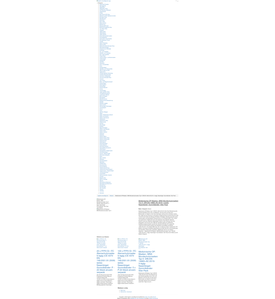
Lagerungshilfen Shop (104, 92)
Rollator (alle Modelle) (104, 129)
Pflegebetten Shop (104, 120)
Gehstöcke (102, 63)
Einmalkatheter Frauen (105, 40)
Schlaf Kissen (103, 149)
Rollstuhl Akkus (103, 136)
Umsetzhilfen (102, 173)
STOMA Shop (103, 163)
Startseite (102, 193)
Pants (101, 110)
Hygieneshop (102, 71)
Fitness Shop (102, 56)
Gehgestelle (102, 60)
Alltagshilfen (102, 7)
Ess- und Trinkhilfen (104, 51)
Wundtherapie (103, 186)
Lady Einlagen (103, 90)
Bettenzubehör (103, 23)
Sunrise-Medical (103, 166)
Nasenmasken (103, 104)
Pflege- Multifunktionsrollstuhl (106, 114)
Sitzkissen (102, 159)
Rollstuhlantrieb (103, 140)
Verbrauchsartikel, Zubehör (106, 175)
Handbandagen (103, 67)
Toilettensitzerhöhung (104, 168)
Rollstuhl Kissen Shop (104, 137)
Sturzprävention (103, 165)
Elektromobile (103, 44)
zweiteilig (102, 190)
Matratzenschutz (103, 99)
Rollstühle (102, 135)
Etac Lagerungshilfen (104, 54)
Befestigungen (103, 18)
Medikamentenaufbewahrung (106, 100)
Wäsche (101, 180)
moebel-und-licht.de (153, 298)
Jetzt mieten (102, 80)
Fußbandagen (103, 59)
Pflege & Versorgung (104, 117)
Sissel (101, 156)
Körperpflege (102, 86)
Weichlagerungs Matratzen (106, 183)
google (145, 297)
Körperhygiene (103, 84)
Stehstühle (102, 162)
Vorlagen (102, 176)
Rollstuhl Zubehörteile (104, 139)
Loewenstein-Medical (104, 94)
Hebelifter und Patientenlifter (106, 69)
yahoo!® (154, 297)
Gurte (101, 66)
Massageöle (102, 97)
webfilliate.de (133, 298)
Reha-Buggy (102, 125)
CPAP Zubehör (103, 34)
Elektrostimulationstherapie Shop (107, 46)
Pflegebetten (102, 119)
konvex (101, 89)
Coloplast (102, 30)
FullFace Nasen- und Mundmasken (108, 57)
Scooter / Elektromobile (105, 153)
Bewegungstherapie (104, 26)
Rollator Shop (103, 130)
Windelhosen (102, 185)
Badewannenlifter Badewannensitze (108, 15)
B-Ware (101, 13)
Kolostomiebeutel (103, 87)
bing (149, 297)
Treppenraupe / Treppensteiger (107, 170)
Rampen (101, 123)
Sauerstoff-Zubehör (104, 146)
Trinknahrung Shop (104, 172)
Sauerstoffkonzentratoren (105, 147)
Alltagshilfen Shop (104, 8)
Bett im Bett (102, 21)
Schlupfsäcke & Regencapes (106, 150)
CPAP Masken (103, 33)
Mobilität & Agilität (104, 103)
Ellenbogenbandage (104, 47)
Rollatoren (102, 133)
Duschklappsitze (103, 37)
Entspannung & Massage (105, 48)
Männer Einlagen (103, 96)
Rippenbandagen (103, 127)
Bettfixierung (102, 24)
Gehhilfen (102, 61)
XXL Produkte (103, 188)
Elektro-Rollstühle (103, 43)
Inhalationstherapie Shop (105, 74)
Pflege (101, 113)
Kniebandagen (103, 83)
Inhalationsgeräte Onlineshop (106, 73)
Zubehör (101, 189)
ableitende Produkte (104, 4)
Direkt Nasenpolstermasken (106, 36)
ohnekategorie (103, 107)
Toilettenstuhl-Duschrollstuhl (106, 169)
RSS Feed (123, 290)
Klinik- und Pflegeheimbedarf (106, 81)
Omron (101, 109)
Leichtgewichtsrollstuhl (105, 93)
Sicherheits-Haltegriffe (104, 155)
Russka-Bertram (103, 145)
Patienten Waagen (104, 112)
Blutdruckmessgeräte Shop (106, 27)
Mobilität (101, 102)
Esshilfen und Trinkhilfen (105, 53)
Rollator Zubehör (103, 132)
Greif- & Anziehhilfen (104, 64)
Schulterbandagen (104, 152)
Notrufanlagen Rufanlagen (106, 106)
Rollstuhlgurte (103, 142)
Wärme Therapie (103, 179)
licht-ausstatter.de (141, 298)
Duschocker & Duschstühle (106, 38)
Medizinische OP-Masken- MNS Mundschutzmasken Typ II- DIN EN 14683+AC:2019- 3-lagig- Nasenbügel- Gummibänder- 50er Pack (148, 261)
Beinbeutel (102, 20)
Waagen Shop (103, 178)
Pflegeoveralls (103, 122)
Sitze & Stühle (103, 158)
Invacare (101, 79)
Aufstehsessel (103, 11)
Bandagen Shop (103, 17)
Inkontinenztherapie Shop (105, 77)
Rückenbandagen (104, 143)
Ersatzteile (102, 50)
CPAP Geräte (103, 31)
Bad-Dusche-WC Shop (105, 14)
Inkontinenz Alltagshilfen (105, 76)
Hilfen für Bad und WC (105, 70)
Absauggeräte (103, 5)
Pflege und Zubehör (104, 116)
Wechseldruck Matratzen (105, 182)
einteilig (101, 41)
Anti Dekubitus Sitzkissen (105, 10)
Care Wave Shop (103, 28)
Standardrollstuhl (103, 160)
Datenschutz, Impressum (126, 291)
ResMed (101, 126)
